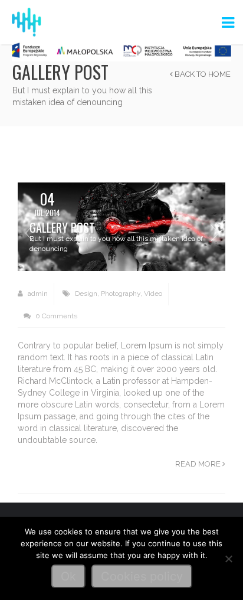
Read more (198, 463)
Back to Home (202, 74)
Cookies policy (142, 576)
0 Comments (55, 316)
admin (37, 293)
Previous (29, 233)
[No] (228, 559)
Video (153, 293)
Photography (120, 293)
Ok (68, 576)
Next (214, 233)
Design (86, 293)
